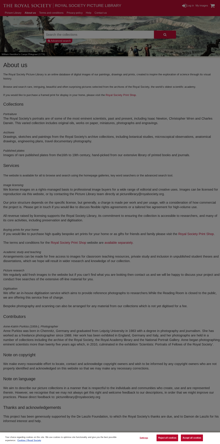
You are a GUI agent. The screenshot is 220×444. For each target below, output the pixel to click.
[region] (110, 438)
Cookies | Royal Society (29, 440)
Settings (144, 438)
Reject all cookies (167, 438)
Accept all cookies (192, 438)
